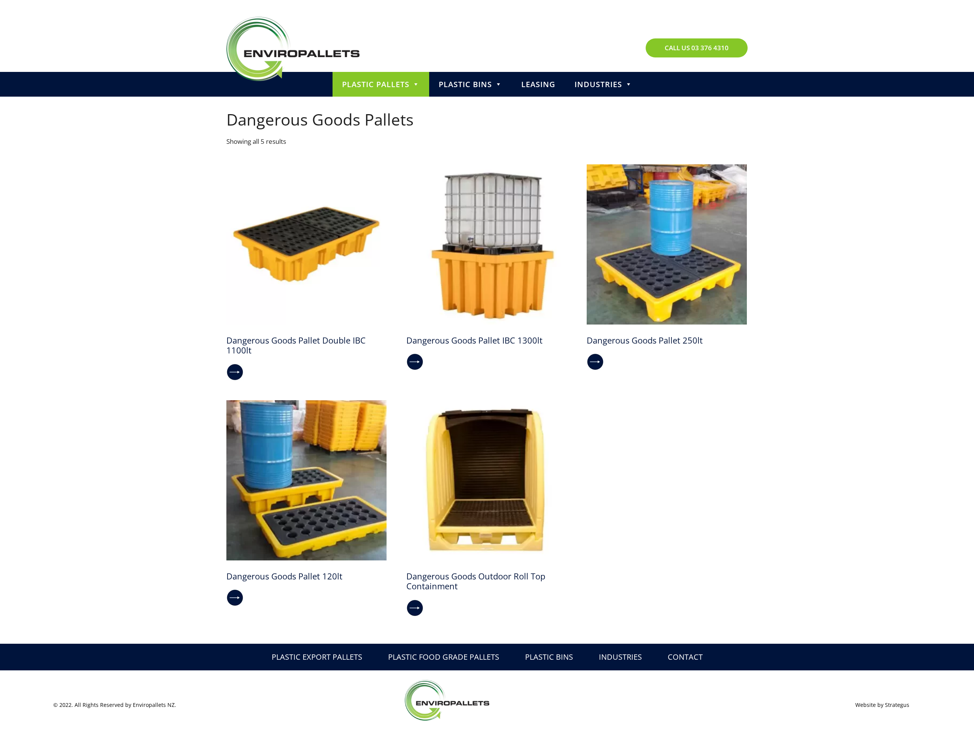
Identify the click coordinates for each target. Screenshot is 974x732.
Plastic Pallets (375, 84)
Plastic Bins (465, 84)
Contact (685, 657)
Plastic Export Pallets (317, 657)
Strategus (897, 704)
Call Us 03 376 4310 (697, 47)
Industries (598, 84)
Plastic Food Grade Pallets (443, 657)
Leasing (538, 84)
